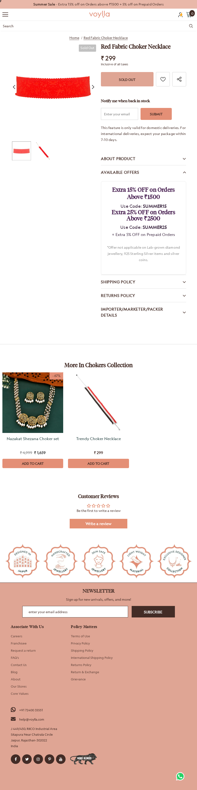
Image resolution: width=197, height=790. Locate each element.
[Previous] (14, 87)
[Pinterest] (49, 759)
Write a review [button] (98, 523)
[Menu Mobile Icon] (5, 14)
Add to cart (33, 463)
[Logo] (99, 14)
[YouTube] (61, 759)
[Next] (92, 87)
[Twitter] (27, 759)
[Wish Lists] (163, 79)
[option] (98, 4)
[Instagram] (38, 759)
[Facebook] (15, 759)
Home (74, 37)
